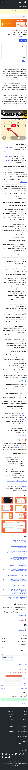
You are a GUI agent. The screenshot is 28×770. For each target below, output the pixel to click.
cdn (8, 657)
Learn (25, 724)
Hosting (24, 716)
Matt (25, 739)
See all (3, 688)
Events (11, 726)
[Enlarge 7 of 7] (24, 521)
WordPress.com (22, 736)
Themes (11, 714)
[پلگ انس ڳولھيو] (11, 16)
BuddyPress (23, 744)
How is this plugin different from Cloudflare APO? (19, 541)
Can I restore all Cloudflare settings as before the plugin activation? (17, 570)
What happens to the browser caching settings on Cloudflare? (18, 580)
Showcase (10, 711)
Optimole (21, 36)
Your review (23, 688)
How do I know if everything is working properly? (19, 546)
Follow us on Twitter (21, 481)
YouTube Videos (8, 156)
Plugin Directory (23, 6)
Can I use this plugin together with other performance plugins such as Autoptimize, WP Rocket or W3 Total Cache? (18, 591)
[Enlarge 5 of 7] (24, 514)
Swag (11, 731)
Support (24, 726)
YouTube (24, 483)
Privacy (25, 719)
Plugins (11, 716)
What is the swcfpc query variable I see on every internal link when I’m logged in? (18, 558)
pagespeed (11, 660)
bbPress (24, 741)
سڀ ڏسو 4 (3, 654)
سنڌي (21, 750)
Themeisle (23, 486)
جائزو (23, 49)
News (25, 714)
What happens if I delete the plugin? (17, 575)
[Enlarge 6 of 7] (11, 514)
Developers (24, 729)
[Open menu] (2, 2)
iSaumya (21, 630)
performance (5, 660)
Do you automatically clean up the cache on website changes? (18, 564)
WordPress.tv (22, 731)
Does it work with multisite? (19, 585)
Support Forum (8, 152)
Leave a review (11, 481)
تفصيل (23, 46)
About (25, 711)
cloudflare (4, 657)
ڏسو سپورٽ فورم (22, 703)
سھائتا (23, 61)
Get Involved (9, 724)
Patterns (11, 719)
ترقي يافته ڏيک (23, 664)
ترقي (24, 57)
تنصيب (23, 53)
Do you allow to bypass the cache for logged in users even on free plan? (17, 552)
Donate (10, 729)
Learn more (21, 415)
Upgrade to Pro (22, 435)
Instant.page (21, 397)
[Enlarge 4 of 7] (11, 506)
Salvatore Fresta (19, 625)
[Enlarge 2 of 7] (11, 499)
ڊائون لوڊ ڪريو (23, 40)
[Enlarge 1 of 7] (24, 499)
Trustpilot (20, 490)
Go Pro (8, 160)
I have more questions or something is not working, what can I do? (17, 598)
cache (11, 657)
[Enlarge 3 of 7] (24, 506)
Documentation (8, 147)
